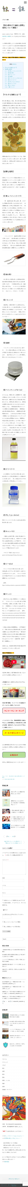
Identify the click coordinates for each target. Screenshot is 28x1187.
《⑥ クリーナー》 (11, 80)
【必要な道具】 (8, 69)
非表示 (14, 64)
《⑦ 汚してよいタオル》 (12, 81)
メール (4, 885)
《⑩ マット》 (10, 87)
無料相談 (6, 1161)
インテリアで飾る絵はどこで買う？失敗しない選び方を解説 (13, 960)
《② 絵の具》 (9, 72)
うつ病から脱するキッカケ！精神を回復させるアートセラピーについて (18, 818)
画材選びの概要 (6, 36)
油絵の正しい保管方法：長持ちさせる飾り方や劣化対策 (13, 970)
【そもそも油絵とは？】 (10, 67)
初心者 (6, 779)
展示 (3, 1074)
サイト (4, 893)
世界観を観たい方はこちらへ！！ (13, 1138)
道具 (13, 779)
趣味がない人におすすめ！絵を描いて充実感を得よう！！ (18, 802)
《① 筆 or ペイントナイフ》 (13, 71)
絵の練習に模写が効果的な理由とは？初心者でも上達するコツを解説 (13, 955)
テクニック (5, 1062)
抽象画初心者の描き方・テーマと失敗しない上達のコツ (13, 965)
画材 (8, 19)
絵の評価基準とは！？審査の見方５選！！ (12, 981)
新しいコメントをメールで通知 (12, 922)
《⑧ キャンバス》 (11, 83)
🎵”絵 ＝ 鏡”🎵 (10, 836)
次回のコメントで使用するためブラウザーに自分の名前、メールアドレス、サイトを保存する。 (14, 903)
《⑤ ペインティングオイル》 (14, 78)
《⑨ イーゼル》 (10, 85)
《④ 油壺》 (9, 76)
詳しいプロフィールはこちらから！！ (14, 1136)
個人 (3, 1068)
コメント (5, 859)
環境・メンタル (6, 1080)
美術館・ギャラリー (7, 1089)
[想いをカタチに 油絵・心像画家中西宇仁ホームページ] (14, 6)
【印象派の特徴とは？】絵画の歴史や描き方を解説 (13, 950)
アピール (4, 1059)
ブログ (4, 19)
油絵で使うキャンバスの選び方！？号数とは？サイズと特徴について (13, 842)
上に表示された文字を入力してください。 (13, 914)
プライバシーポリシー (14, 1179)
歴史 (3, 1077)
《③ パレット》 (10, 74)
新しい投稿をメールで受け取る (12, 926)
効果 (3, 1071)
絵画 (3, 1086)
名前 (3, 878)
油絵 (9, 779)
